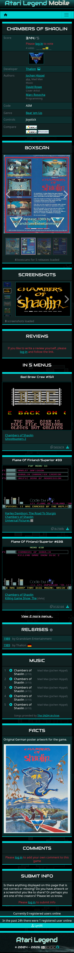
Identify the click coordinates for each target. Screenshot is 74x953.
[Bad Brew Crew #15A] (37, 406)
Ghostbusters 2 (15, 439)
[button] (9, 194)
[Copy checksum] (51, 447)
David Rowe (34, 87)
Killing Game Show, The (21, 598)
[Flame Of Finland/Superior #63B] (37, 568)
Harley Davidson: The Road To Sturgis (30, 513)
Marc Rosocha (35, 95)
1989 (7, 639)
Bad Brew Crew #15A (37, 377)
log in (39, 44)
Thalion (31, 69)
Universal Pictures (17, 520)
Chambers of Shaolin (19, 435)
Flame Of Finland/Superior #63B (37, 542)
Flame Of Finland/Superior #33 (37, 460)
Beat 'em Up (34, 113)
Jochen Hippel (35, 75)
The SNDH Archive (48, 715)
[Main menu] (66, 14)
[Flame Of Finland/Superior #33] (37, 486)
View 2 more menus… (37, 616)
